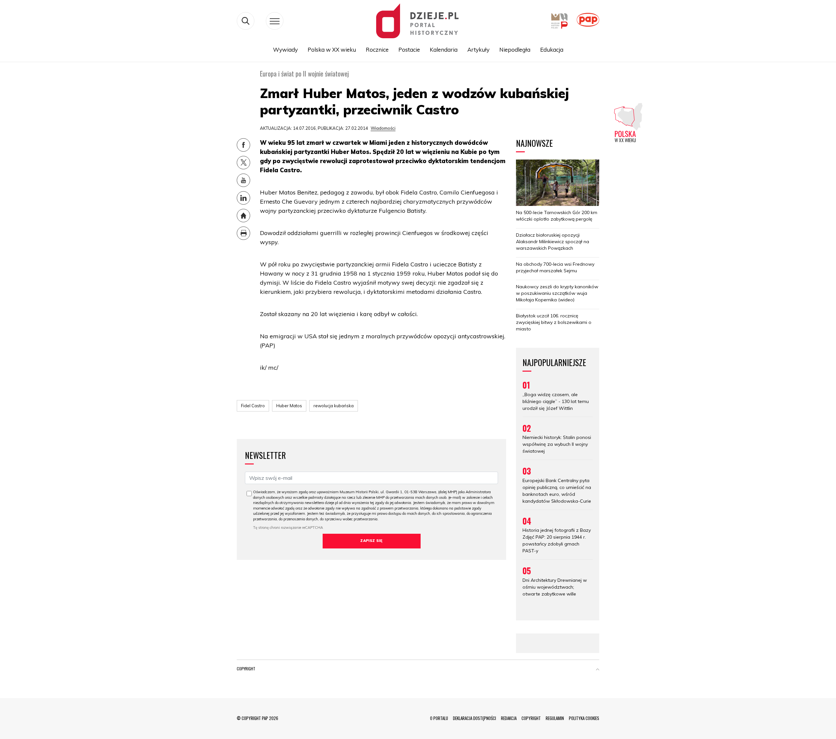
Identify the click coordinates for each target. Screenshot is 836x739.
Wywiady (285, 49)
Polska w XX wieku (332, 49)
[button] (597, 670)
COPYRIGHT (531, 718)
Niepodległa (514, 49)
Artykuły (478, 49)
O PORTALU (439, 718)
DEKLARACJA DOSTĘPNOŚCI (474, 718)
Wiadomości (383, 128)
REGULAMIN (555, 718)
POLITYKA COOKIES (584, 718)
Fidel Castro (253, 405)
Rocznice (377, 49)
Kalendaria (444, 49)
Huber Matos (289, 405)
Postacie (409, 49)
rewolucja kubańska (334, 405)
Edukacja (551, 49)
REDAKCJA (509, 718)
